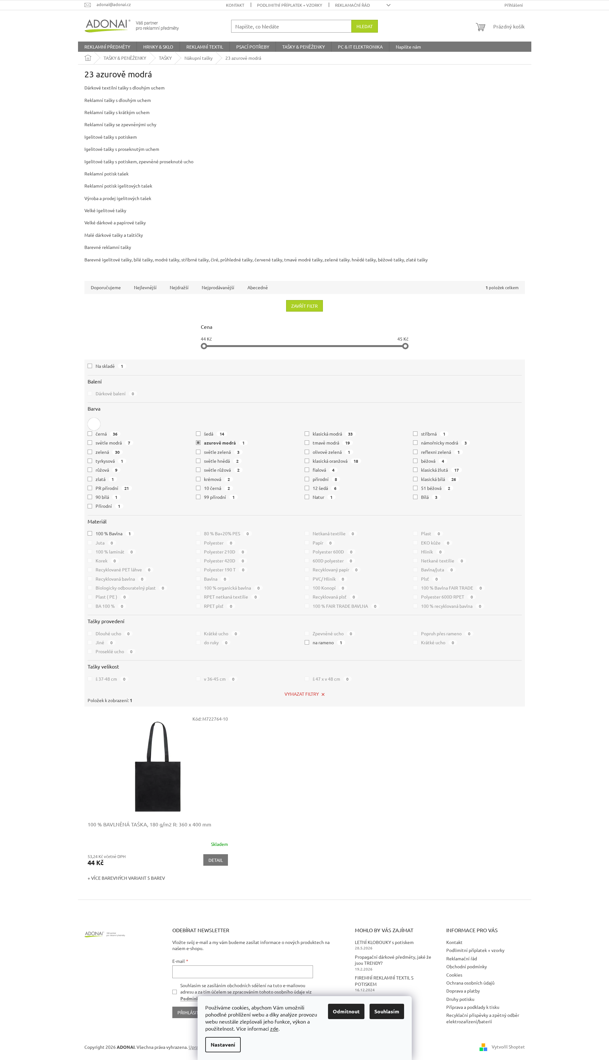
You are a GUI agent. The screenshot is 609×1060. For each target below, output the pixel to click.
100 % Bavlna (113, 533)
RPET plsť (218, 606)
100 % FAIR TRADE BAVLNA (345, 606)
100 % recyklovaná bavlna (451, 606)
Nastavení (223, 1044)
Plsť (429, 579)
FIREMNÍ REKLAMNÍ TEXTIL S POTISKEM (384, 980)
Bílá (429, 497)
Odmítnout (346, 1011)
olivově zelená (331, 452)
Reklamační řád (352, 5)
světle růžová (221, 470)
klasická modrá (333, 434)
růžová (107, 470)
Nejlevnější (145, 287)
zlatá (105, 479)
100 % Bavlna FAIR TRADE (451, 588)
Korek (106, 560)
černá (107, 434)
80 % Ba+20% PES (226, 533)
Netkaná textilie (333, 533)
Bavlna (215, 579)
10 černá (217, 488)
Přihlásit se (191, 1012)
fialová (324, 470)
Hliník (431, 551)
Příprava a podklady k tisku (472, 1007)
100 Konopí (328, 588)
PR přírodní (112, 488)
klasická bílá (438, 479)
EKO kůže (435, 542)
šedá (214, 434)
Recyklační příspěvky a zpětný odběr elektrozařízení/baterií (482, 1018)
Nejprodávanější (218, 287)
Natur (323, 497)
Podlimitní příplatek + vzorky (289, 5)
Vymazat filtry (302, 694)
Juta (104, 542)
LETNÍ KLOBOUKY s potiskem (384, 942)
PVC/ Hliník (328, 579)
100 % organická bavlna (232, 588)
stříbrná (433, 434)
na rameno (327, 642)
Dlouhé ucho (113, 633)
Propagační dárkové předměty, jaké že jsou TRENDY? (393, 960)
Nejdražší (179, 287)
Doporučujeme (106, 287)
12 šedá (325, 488)
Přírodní (108, 506)
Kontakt (235, 5)
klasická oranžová (335, 461)
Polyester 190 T (224, 569)
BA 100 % (109, 606)
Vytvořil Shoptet (508, 1046)
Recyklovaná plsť (334, 597)
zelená (108, 452)
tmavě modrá (331, 442)
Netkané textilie (442, 560)
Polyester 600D (333, 551)
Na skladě (109, 366)
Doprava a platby (463, 991)
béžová (432, 461)
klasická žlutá (440, 470)
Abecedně (257, 287)
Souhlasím (386, 1011)
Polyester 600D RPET (447, 597)
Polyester (218, 542)
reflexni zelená (440, 452)
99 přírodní (219, 497)
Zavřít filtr (304, 306)
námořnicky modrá (444, 442)
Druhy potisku (460, 999)
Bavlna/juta (437, 569)
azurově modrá (224, 442)
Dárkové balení (115, 393)
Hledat (364, 26)
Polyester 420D (224, 560)
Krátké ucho (220, 633)
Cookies (454, 975)
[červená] (94, 424)
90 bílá (107, 497)
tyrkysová (109, 461)
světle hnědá (221, 461)
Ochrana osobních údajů (470, 983)
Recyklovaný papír (335, 569)
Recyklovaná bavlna (120, 579)
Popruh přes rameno (445, 633)
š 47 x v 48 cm (331, 679)
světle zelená (221, 452)
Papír (322, 542)
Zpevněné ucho (332, 633)
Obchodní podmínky (466, 966)
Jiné (104, 642)
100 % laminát (114, 551)
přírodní (325, 479)
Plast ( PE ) (111, 597)
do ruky (215, 642)
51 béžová (435, 488)
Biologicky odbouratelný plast (130, 588)
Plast (430, 533)
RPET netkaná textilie (230, 597)
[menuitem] (107, 47)
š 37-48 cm (111, 679)
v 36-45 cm (219, 679)
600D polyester (332, 560)
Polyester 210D (224, 551)
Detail (215, 860)
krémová (217, 479)
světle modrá (113, 442)
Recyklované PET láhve (123, 569)
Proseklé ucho (114, 651)
